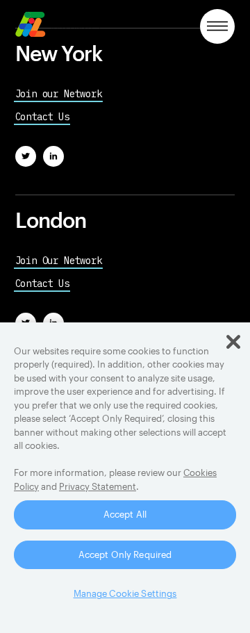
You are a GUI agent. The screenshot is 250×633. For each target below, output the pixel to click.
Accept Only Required (125, 554)
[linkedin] (53, 156)
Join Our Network (58, 260)
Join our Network (58, 94)
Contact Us (42, 116)
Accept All (125, 514)
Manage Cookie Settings (125, 593)
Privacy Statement (97, 486)
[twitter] (25, 156)
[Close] (233, 342)
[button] (217, 26)
